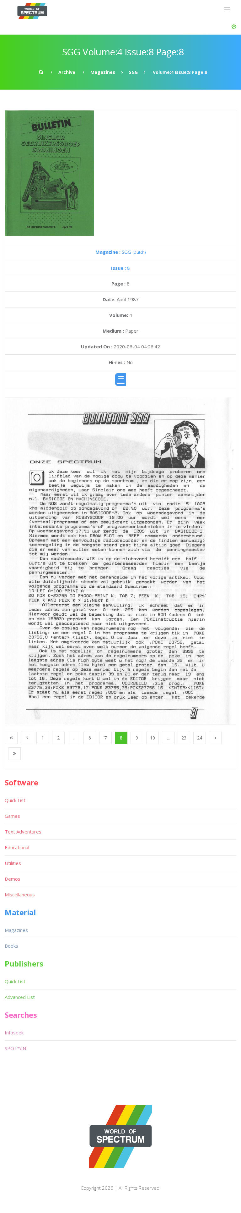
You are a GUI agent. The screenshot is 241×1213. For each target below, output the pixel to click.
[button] (234, 27)
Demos (12, 879)
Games (12, 816)
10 (152, 738)
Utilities (13, 863)
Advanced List (20, 997)
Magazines (102, 72)
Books (11, 946)
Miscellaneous (20, 894)
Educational (17, 847)
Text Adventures (23, 831)
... (74, 738)
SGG (133, 72)
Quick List (15, 800)
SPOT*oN (15, 1048)
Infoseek (14, 1032)
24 (199, 738)
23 (183, 738)
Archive (66, 72)
